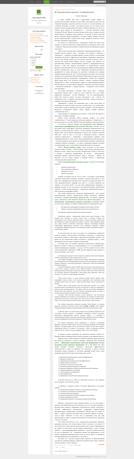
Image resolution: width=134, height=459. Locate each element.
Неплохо (34, 62)
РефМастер (72, 445)
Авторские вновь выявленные (38, 35)
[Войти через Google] (41, 49)
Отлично (34, 58)
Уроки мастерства (70, 9)
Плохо (33, 63)
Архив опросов (41, 69)
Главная (57, 9)
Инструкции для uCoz (35, 82)
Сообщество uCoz (34, 79)
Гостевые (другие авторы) (37, 42)
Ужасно (34, 65)
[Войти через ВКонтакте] (36, 50)
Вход (105, 5)
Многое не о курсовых (36, 40)
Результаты (33, 69)
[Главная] (39, 14)
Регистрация (99, 5)
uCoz (104, 456)
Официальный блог (35, 77)
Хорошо (34, 60)
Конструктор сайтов (96, 456)
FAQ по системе (34, 81)
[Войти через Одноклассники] (44, 50)
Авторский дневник (35, 34)
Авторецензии (33, 37)
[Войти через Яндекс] (39, 50)
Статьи (62, 9)
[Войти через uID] (33, 50)
